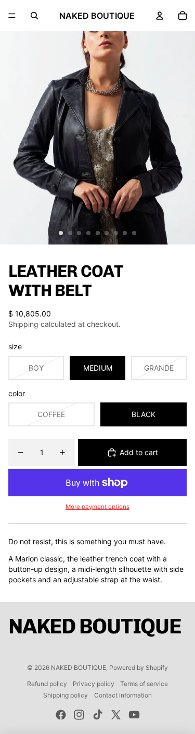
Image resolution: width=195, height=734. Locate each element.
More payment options (97, 506)
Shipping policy (65, 695)
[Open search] (34, 15)
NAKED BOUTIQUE (78, 667)
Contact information (123, 695)
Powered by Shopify (138, 667)
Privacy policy (93, 684)
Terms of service (144, 684)
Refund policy (47, 684)
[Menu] (12, 16)
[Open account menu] (159, 15)
